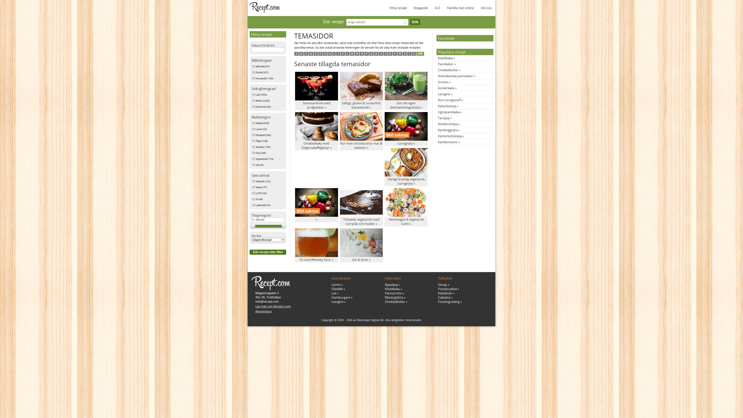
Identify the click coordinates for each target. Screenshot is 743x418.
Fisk (257, 153)
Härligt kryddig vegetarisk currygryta (406, 181)
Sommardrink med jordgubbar (316, 105)
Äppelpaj (391, 285)
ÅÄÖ (420, 53)
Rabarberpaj (447, 106)
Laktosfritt (260, 205)
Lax (333, 293)
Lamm (259, 129)
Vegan (259, 187)
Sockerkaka (446, 88)
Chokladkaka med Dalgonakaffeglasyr (315, 145)
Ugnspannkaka (449, 112)
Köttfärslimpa (448, 124)
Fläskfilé (337, 289)
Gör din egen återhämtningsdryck (405, 105)
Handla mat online (460, 8)
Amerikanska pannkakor (455, 76)
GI (257, 199)
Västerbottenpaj (450, 136)
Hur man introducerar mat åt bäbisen (361, 145)
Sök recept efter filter (268, 252)
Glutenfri (260, 181)
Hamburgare (340, 297)
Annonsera (263, 311)
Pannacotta (393, 293)
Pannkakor (446, 64)
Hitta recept (398, 8)
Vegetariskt (261, 159)
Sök (415, 22)
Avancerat (261, 106)
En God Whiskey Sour (315, 260)
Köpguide (421, 8)
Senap (442, 285)
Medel (259, 100)
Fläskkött (260, 135)
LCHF (258, 193)
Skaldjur (260, 147)
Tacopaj (443, 118)
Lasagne (444, 94)
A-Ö (437, 8)
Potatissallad (447, 289)
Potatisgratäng (449, 302)
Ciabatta (444, 297)
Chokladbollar (448, 70)
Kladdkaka (445, 58)
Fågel (258, 141)
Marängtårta (394, 297)
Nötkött (259, 123)
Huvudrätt (260, 78)
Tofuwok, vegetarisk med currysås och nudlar (361, 221)
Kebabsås (445, 293)
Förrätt (259, 72)
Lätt (257, 94)
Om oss (486, 8)
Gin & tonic (360, 260)
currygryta (405, 143)
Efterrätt (259, 66)
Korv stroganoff (449, 100)
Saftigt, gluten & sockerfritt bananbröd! (361, 105)
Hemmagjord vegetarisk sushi (406, 221)
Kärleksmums (448, 142)
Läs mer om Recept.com (273, 306)
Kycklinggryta (447, 130)
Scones (443, 82)
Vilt (257, 165)
